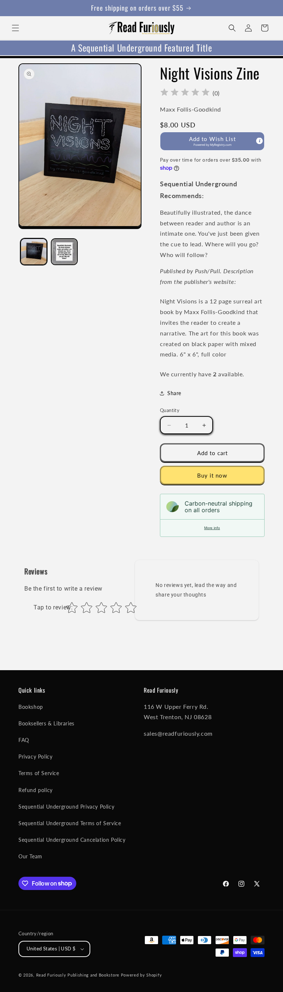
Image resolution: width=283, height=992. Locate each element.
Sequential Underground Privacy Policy (66, 806)
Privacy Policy (35, 756)
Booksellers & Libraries (46, 723)
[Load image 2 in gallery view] (64, 251)
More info (212, 528)
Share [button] (174, 393)
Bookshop (30, 707)
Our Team (30, 856)
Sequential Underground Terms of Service (69, 823)
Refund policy (35, 790)
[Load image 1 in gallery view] (33, 251)
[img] (185, 93)
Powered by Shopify (141, 974)
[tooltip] (259, 141)
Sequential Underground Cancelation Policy (72, 840)
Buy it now (212, 475)
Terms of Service (38, 773)
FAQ (23, 740)
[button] (15, 28)
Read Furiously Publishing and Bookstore (77, 974)
